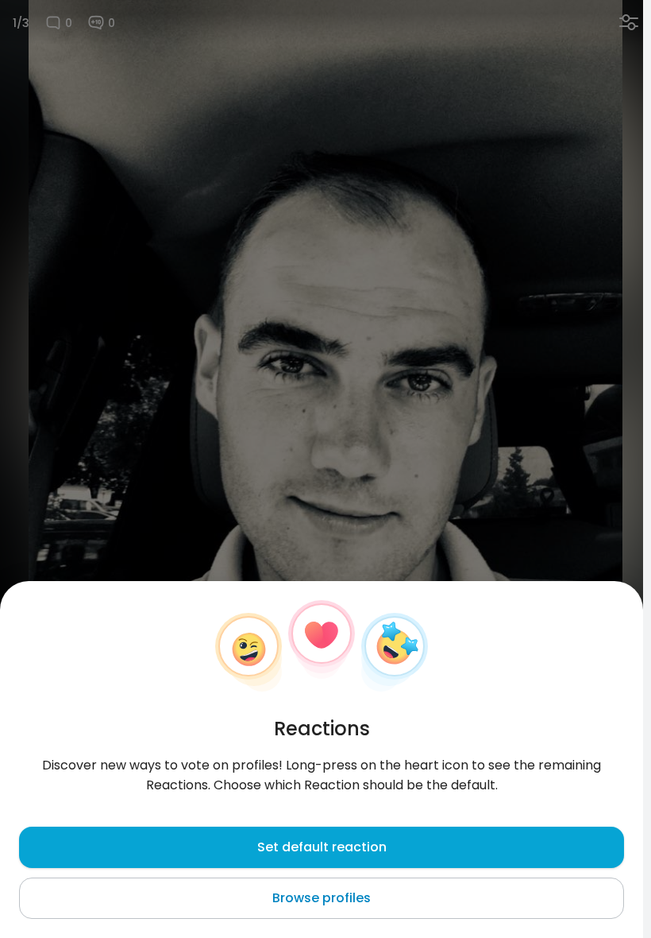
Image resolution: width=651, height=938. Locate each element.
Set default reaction (322, 847)
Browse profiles (321, 898)
